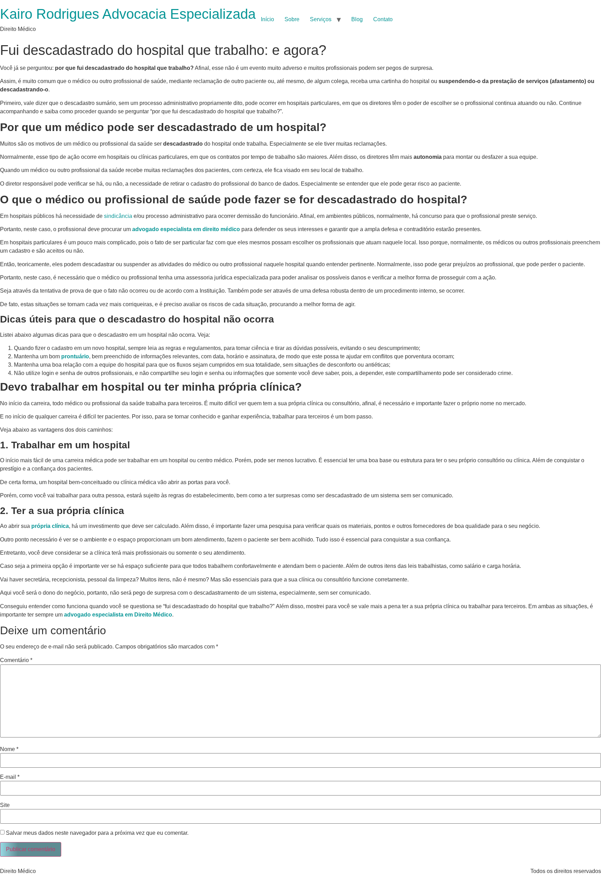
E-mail (9, 777)
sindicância (118, 216)
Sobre (292, 19)
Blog (357, 19)
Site (5, 805)
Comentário (16, 660)
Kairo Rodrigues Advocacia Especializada (128, 14)
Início (267, 19)
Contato (383, 19)
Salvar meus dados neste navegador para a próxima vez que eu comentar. (97, 833)
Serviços (320, 19)
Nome (9, 749)
